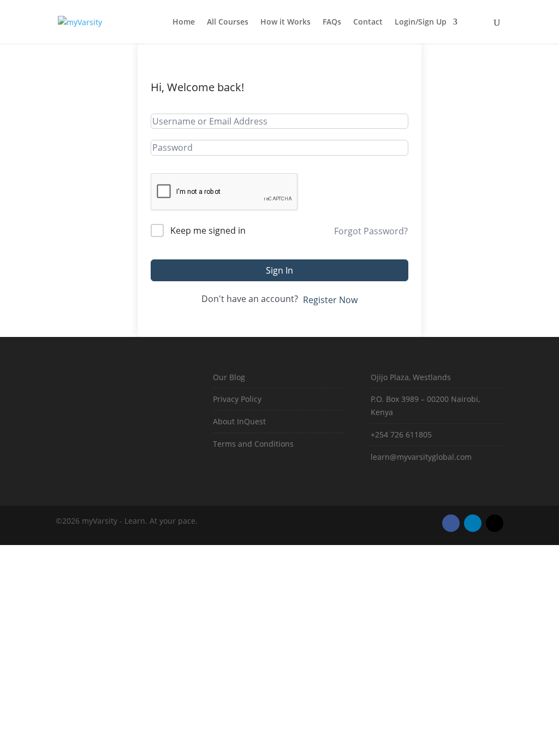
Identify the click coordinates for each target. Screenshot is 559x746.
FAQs (332, 22)
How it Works (285, 22)
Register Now (330, 300)
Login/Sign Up (421, 22)
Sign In (279, 270)
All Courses (227, 22)
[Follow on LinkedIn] (472, 523)
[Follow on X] (494, 523)
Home (184, 22)
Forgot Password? (371, 231)
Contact (368, 22)
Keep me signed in (208, 230)
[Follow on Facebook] (451, 523)
